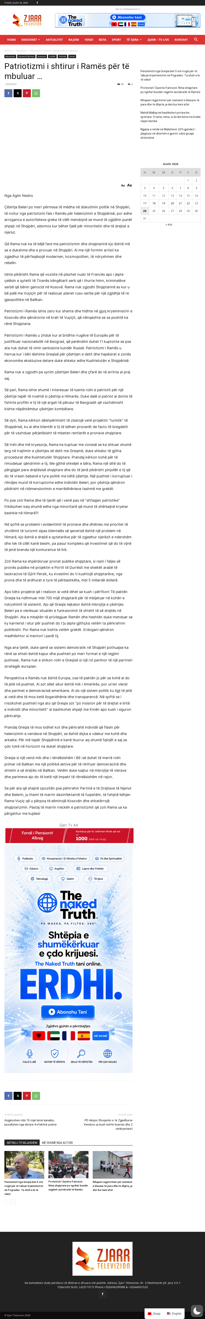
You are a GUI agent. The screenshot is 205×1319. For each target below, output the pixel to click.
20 (172, 203)
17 (144, 203)
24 (144, 211)
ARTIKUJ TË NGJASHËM (22, 1142)
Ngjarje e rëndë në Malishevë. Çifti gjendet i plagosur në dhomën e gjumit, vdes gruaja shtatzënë (168, 133)
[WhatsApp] (36, 93)
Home (11, 40)
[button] (196, 40)
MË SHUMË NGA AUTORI (57, 1142)
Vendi (89, 40)
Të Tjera (133, 40)
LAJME (52, 56)
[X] (18, 93)
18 (154, 203)
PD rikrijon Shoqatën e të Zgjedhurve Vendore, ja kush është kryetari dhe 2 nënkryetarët (108, 1125)
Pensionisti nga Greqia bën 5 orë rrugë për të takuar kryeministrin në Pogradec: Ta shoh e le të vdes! (170, 75)
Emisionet (29, 40)
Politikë (62, 56)
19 (163, 203)
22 (188, 203)
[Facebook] (37, 3)
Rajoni (73, 40)
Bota (102, 40)
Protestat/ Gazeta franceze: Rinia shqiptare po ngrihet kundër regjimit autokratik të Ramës (68, 1185)
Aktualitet (54, 40)
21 (180, 203)
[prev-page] (6, 1202)
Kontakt (181, 40)
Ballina (8, 50)
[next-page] (13, 1202)
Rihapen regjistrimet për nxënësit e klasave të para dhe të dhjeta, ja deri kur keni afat (112, 1185)
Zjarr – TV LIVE (158, 40)
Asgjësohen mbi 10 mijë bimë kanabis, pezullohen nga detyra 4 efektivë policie (30, 1122)
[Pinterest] (27, 93)
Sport (116, 40)
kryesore (42, 56)
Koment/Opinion (26, 56)
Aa (123, 185)
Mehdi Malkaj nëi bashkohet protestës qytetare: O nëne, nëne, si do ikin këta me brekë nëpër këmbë (171, 117)
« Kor (169, 224)
